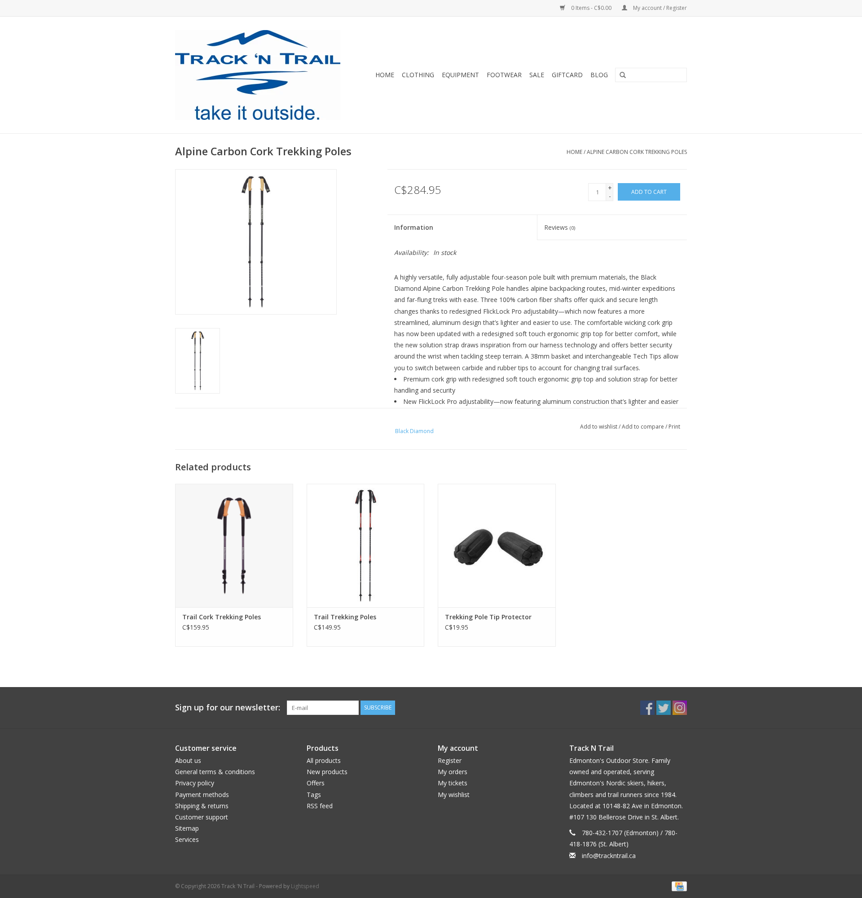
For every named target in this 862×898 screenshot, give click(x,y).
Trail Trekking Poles (345, 617)
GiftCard (567, 74)
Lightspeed (305, 886)
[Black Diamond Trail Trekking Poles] (366, 545)
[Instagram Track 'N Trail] (680, 708)
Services (187, 839)
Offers (316, 783)
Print (674, 426)
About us (188, 760)
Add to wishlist (598, 426)
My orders (452, 771)
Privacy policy (194, 783)
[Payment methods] (677, 885)
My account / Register (659, 8)
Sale (536, 74)
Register (450, 760)
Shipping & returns (202, 806)
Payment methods (202, 794)
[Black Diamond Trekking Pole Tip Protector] (497, 545)
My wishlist (454, 794)
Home (384, 74)
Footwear (504, 74)
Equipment (460, 74)
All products (324, 760)
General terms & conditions (215, 771)
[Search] (619, 75)
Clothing (418, 74)
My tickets (452, 783)
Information (413, 227)
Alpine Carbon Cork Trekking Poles (637, 152)
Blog (599, 74)
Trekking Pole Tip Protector (488, 617)
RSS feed (320, 806)
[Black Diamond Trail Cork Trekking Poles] (234, 545)
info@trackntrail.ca (609, 855)
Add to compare (643, 426)
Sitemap (187, 828)
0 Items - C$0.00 (591, 8)
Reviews (559, 227)
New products (327, 771)
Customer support (201, 817)
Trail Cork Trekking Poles (221, 617)
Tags (314, 794)
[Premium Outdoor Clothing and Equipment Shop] (263, 75)
